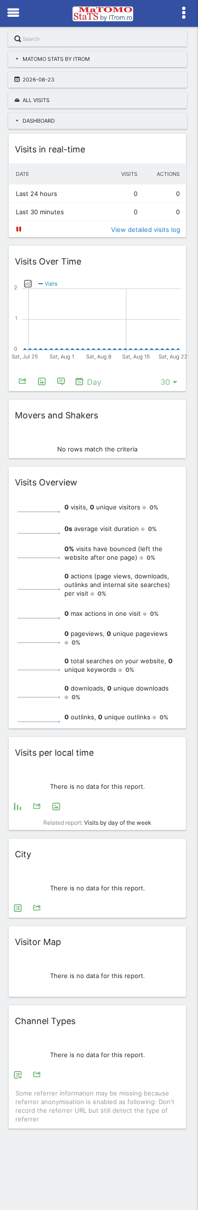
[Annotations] (61, 382)
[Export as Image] (41, 382)
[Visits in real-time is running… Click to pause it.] (18, 228)
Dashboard (39, 120)
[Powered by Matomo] (102, 16)
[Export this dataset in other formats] (22, 382)
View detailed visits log (145, 229)
